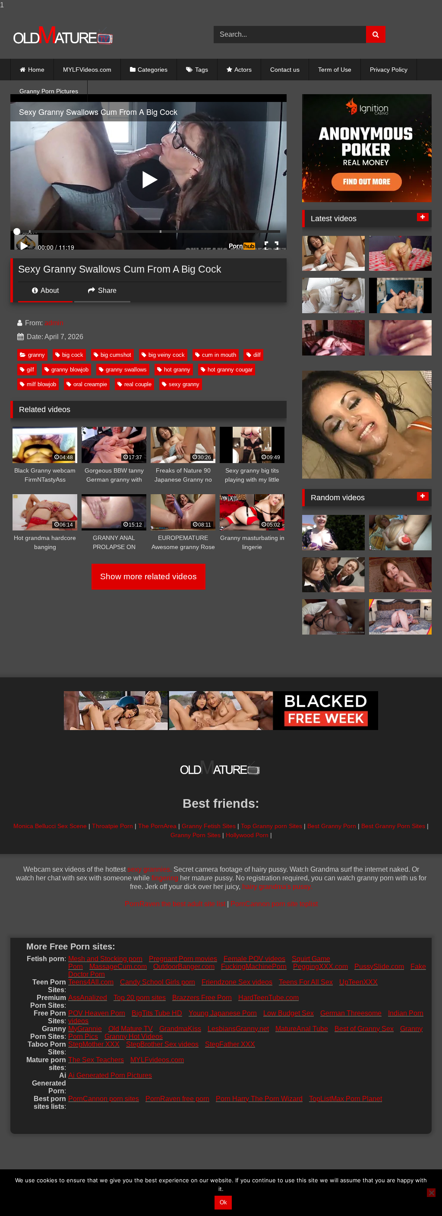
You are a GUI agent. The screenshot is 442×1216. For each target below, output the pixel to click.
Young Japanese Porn (223, 1013)
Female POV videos (254, 958)
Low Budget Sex (288, 1013)
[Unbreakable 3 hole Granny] (333, 617)
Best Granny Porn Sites (393, 825)
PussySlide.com (379, 966)
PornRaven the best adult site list (175, 904)
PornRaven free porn (177, 1098)
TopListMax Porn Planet (345, 1098)
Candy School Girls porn (157, 982)
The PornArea (157, 825)
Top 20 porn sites (140, 997)
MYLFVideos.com (87, 69)
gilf (30, 369)
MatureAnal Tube (301, 1028)
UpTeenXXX (358, 982)
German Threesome (351, 1013)
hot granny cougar (230, 369)
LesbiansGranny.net (238, 1028)
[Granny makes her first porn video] (333, 532)
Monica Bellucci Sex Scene (50, 825)
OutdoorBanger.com (184, 966)
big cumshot (116, 355)
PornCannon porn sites (103, 1098)
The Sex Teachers (96, 1060)
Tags (201, 69)
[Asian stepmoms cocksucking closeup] (400, 575)
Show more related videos (148, 576)
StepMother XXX (94, 1044)
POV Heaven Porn (96, 1013)
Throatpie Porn (112, 825)
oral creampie (90, 384)
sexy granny (184, 384)
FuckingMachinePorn (254, 966)
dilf (257, 355)
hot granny (177, 369)
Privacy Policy (388, 69)
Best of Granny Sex (364, 1028)
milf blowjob (41, 384)
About (49, 290)
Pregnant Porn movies (183, 958)
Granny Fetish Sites (209, 825)
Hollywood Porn (247, 835)
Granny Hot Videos (133, 1036)
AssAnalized (87, 997)
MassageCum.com (118, 966)
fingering (165, 878)
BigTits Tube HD (157, 1013)
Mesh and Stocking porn (105, 958)
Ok (223, 1202)
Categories (152, 69)
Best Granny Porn (331, 825)
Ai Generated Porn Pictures (110, 1075)
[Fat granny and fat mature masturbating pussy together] (400, 532)
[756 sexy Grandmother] (333, 338)
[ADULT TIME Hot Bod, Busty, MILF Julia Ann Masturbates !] (400, 617)
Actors (243, 69)
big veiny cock (166, 355)
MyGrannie (85, 1028)
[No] (431, 1192)
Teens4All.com (91, 982)
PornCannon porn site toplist (274, 904)
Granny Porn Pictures (48, 91)
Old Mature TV (130, 1028)
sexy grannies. (149, 869)
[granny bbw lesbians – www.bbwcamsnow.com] (400, 295)
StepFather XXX (230, 1044)
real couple (138, 384)
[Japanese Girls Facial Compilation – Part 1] (333, 575)
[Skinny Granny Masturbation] (400, 253)
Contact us (285, 69)
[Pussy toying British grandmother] (333, 295)
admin (53, 323)
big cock (72, 355)
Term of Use (334, 69)
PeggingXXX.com (320, 966)
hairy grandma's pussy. (277, 886)
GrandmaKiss (180, 1028)
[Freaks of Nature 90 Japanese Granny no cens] (333, 253)
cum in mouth (219, 355)
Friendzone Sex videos (237, 982)
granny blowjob (69, 369)
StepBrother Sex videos (162, 1044)
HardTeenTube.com (268, 997)
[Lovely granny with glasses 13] (400, 338)
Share (106, 290)
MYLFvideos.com (157, 1060)
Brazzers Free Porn (202, 997)
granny (36, 355)
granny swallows (126, 369)
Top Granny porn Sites (271, 825)
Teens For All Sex (306, 982)
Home (36, 69)
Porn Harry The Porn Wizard (259, 1098)
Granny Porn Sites (195, 835)
